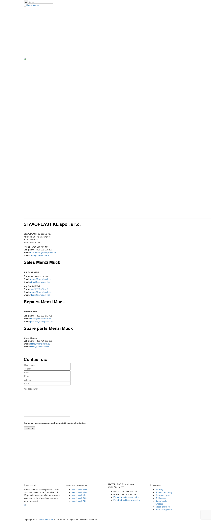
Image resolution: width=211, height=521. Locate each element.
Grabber (159, 503)
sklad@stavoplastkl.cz (40, 346)
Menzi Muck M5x (79, 489)
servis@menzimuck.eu (40, 318)
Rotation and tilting (163, 492)
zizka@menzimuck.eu (40, 255)
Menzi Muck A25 (79, 498)
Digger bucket (161, 500)
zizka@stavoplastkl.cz (40, 281)
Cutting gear (161, 498)
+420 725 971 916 (39, 289)
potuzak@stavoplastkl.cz (41, 321)
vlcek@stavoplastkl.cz (40, 294)
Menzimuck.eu (46, 519)
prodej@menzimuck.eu (40, 279)
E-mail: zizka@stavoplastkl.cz (126, 500)
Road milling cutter (163, 509)
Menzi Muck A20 (79, 500)
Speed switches (162, 506)
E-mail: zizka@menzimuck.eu (126, 497)
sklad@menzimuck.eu (40, 343)
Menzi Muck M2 (78, 495)
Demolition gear (162, 495)
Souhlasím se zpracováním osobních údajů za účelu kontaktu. (54, 422)
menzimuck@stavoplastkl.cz (43, 252)
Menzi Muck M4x (79, 492)
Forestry (159, 489)
